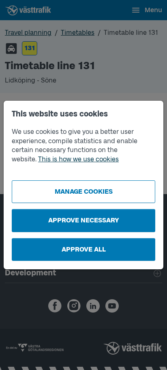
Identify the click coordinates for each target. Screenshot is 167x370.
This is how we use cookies (78, 159)
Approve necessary (83, 220)
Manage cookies (84, 191)
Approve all (84, 249)
